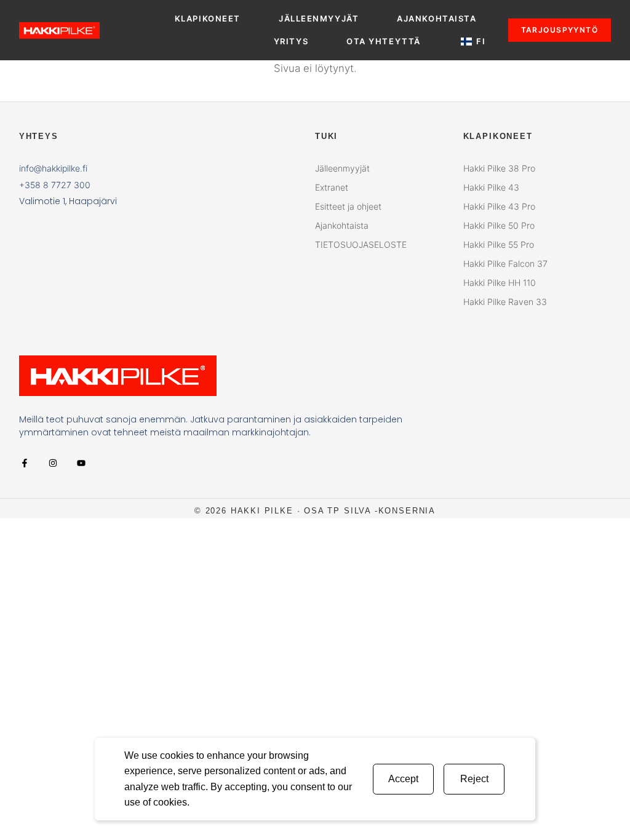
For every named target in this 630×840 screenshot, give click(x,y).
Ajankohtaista (436, 18)
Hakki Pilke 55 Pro (498, 244)
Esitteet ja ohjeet (348, 206)
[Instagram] (52, 463)
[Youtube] (81, 463)
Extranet (331, 187)
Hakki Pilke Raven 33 (505, 301)
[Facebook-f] (24, 463)
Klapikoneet (208, 18)
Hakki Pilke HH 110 (499, 282)
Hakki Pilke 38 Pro (499, 168)
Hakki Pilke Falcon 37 (505, 263)
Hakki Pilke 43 (491, 187)
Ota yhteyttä (383, 41)
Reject (474, 779)
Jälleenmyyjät (319, 18)
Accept (403, 779)
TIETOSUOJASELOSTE (361, 244)
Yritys (291, 41)
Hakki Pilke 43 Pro (499, 206)
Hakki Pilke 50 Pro (499, 225)
